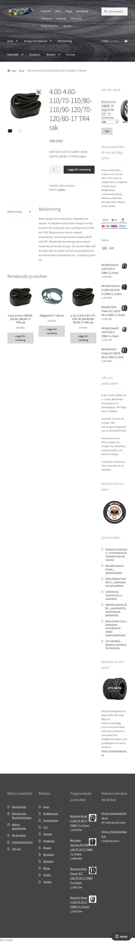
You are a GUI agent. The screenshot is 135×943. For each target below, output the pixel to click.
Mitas (46, 868)
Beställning (82, 11)
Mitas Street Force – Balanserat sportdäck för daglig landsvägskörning (116, 628)
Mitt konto (76, 18)
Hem (13, 70)
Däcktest (34, 54)
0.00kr (109, 41)
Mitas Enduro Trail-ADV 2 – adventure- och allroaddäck (115, 582)
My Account (19, 835)
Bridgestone (50, 813)
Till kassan (46, 18)
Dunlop (47, 834)
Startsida (46, 11)
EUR (111, 247)
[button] (38, 92)
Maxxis (47, 847)
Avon (46, 807)
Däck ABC (13, 54)
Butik (58, 11)
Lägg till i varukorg (79, 169)
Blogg (69, 11)
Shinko (47, 882)
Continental (50, 820)
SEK (104, 247)
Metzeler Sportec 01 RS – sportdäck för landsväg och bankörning (116, 609)
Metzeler (48, 854)
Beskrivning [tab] (14, 211)
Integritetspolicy (50, 26)
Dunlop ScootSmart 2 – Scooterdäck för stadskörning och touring (116, 554)
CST (45, 827)
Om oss (67, 26)
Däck (10, 41)
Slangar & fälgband (35, 41)
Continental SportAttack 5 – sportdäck (114, 595)
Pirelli (47, 875)
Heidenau (48, 841)
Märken (50, 54)
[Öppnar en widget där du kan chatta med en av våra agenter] (121, 936)
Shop (21, 70)
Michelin (48, 861)
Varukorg (61, 18)
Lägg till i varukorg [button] (20, 338)
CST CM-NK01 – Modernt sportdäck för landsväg (115, 644)
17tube (61, 189)
